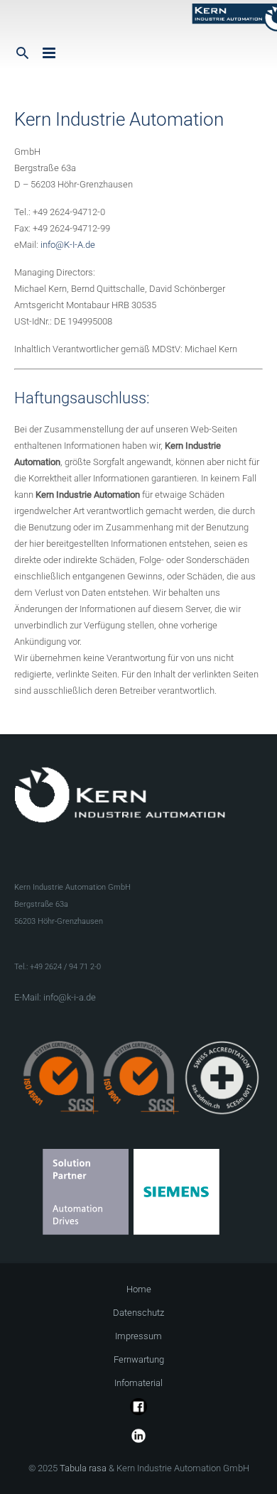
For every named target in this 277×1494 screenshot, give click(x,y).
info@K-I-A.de (67, 244)
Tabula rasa (83, 1468)
